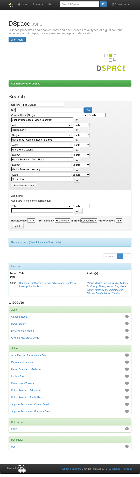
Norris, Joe (112, 286)
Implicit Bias (17, 376)
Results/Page (19, 220)
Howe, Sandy (18, 323)
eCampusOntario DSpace (25, 83)
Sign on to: (120, 4)
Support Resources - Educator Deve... (31, 411)
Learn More (17, 39)
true (13, 446)
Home (23, 4)
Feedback (127, 468)
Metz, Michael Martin (22, 330)
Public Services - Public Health (27, 397)
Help (50, 4)
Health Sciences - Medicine (26, 369)
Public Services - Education (26, 390)
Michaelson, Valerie (105, 289)
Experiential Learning (22, 362)
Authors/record (106, 220)
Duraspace (114, 468)
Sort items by (46, 220)
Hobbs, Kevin (94, 283)
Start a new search (23, 185)
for (13, 110)
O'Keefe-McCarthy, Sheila (25, 337)
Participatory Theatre (22, 383)
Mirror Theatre (112, 293)
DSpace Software (71, 468)
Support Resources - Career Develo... (31, 404)
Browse (36, 4)
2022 (14, 429)
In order (75, 220)
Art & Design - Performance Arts (28, 355)
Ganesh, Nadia (110, 283)
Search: (15, 104)
